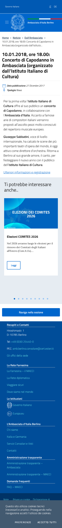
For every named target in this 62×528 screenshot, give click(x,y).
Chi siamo (12, 430)
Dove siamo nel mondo (20, 392)
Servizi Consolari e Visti (20, 443)
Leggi (15, 265)
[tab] (14, 298)
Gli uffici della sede (17, 355)
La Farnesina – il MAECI (20, 371)
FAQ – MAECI (15, 487)
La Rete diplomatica (18, 378)
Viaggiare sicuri (15, 385)
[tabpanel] (31, 247)
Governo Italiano (12, 6)
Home (5, 38)
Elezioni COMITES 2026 (22, 236)
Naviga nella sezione (31, 312)
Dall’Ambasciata (33, 38)
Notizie (17, 38)
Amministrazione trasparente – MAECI (29, 474)
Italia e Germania (16, 437)
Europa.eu (18, 413)
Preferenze (23, 522)
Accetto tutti (47, 522)
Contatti (11, 450)
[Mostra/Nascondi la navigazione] (7, 22)
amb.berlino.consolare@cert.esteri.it (33, 348)
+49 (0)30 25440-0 (22, 342)
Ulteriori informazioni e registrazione (26, 172)
